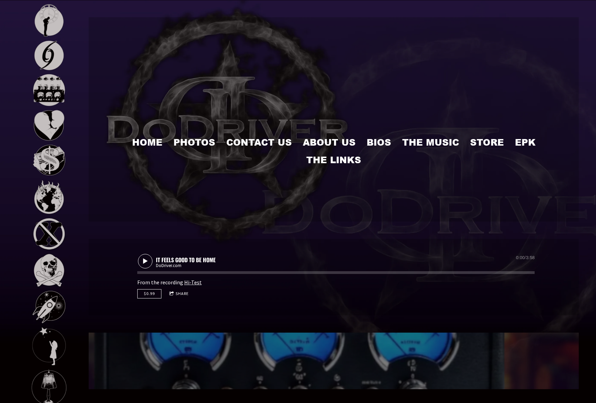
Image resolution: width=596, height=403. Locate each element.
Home (147, 142)
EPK (525, 142)
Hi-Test (193, 282)
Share (182, 293)
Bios (379, 142)
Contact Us (259, 142)
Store (487, 142)
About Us (329, 142)
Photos (194, 142)
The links (333, 159)
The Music (430, 142)
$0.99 (149, 293)
